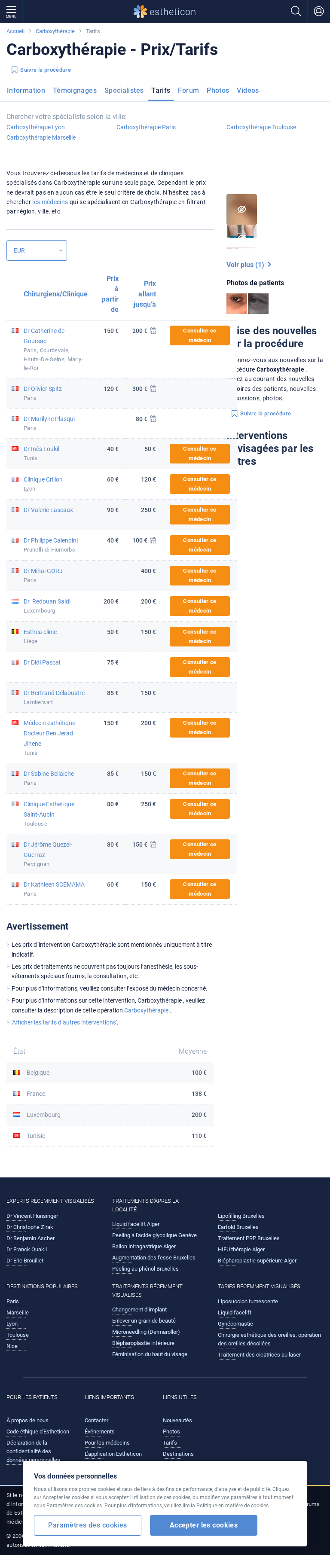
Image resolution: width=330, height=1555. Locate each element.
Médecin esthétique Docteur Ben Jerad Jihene (49, 733)
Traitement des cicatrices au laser (259, 1354)
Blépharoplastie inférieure (143, 1343)
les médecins (50, 201)
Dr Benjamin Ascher (30, 1238)
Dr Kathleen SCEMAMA (54, 884)
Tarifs (160, 90)
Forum (188, 90)
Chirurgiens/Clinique (56, 294)
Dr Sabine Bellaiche (49, 773)
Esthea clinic (40, 631)
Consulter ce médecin (199, 335)
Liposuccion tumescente (248, 1301)
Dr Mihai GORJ (43, 570)
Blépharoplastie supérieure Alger (257, 1260)
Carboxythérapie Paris (146, 127)
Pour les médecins (107, 1442)
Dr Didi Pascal (42, 662)
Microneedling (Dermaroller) (146, 1332)
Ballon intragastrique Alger (144, 1246)
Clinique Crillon (43, 479)
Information (26, 90)
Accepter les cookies (204, 1525)
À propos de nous (27, 1420)
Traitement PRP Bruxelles (249, 1238)
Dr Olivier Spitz (43, 388)
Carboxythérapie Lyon (35, 127)
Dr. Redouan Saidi (47, 601)
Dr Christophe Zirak (29, 1227)
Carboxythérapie (56, 31)
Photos (218, 90)
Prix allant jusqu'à (145, 294)
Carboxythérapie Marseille (41, 137)
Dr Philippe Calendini (51, 540)
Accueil (15, 31)
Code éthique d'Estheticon (37, 1431)
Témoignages (75, 90)
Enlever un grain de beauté (144, 1320)
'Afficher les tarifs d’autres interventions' (64, 1022)
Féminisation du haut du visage (149, 1354)
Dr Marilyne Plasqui (49, 418)
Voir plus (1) (247, 265)
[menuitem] (27, 93)
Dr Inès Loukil (41, 448)
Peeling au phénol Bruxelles (145, 1268)
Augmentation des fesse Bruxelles (154, 1257)
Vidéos (248, 90)
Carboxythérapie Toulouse (261, 127)
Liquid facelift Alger (135, 1224)
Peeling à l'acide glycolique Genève (154, 1235)
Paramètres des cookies (87, 1525)
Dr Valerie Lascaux (48, 509)
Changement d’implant (139, 1309)
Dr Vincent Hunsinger (32, 1216)
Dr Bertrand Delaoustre (54, 692)
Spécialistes (124, 90)
